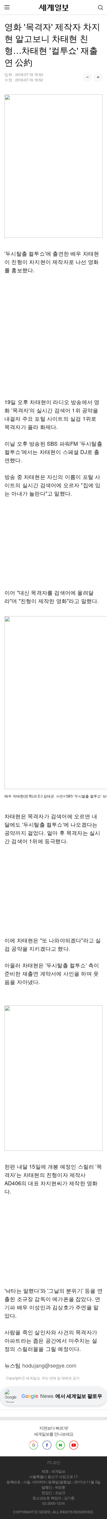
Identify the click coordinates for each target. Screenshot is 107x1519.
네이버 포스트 (60, 1445)
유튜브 (73, 1445)
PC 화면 (53, 1462)
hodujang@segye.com (49, 1365)
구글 (33, 1445)
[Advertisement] (53, 335)
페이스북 (47, 1445)
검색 (100, 7)
